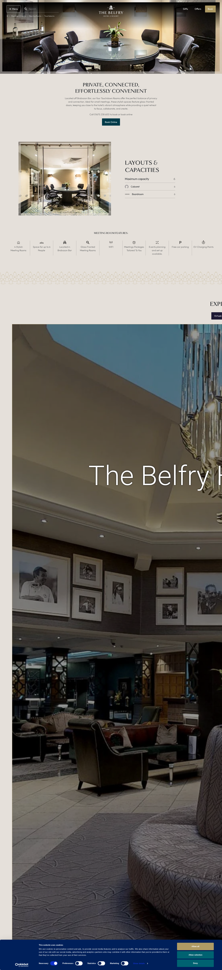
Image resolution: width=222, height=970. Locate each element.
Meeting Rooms (35, 16)
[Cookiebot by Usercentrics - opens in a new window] (22, 965)
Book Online (111, 122)
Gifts (185, 8)
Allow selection (195, 955)
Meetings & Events (18, 16)
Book (210, 8)
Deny (195, 963)
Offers (198, 8)
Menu (15, 8)
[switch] (79, 963)
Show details (139, 963)
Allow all (195, 946)
